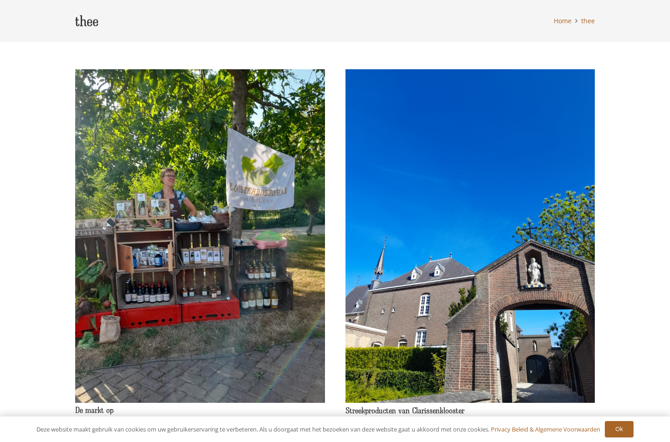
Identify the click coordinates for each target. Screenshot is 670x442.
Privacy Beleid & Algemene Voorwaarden (545, 429)
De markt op (94, 410)
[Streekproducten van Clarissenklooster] (470, 74)
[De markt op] (200, 74)
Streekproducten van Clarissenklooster (404, 410)
